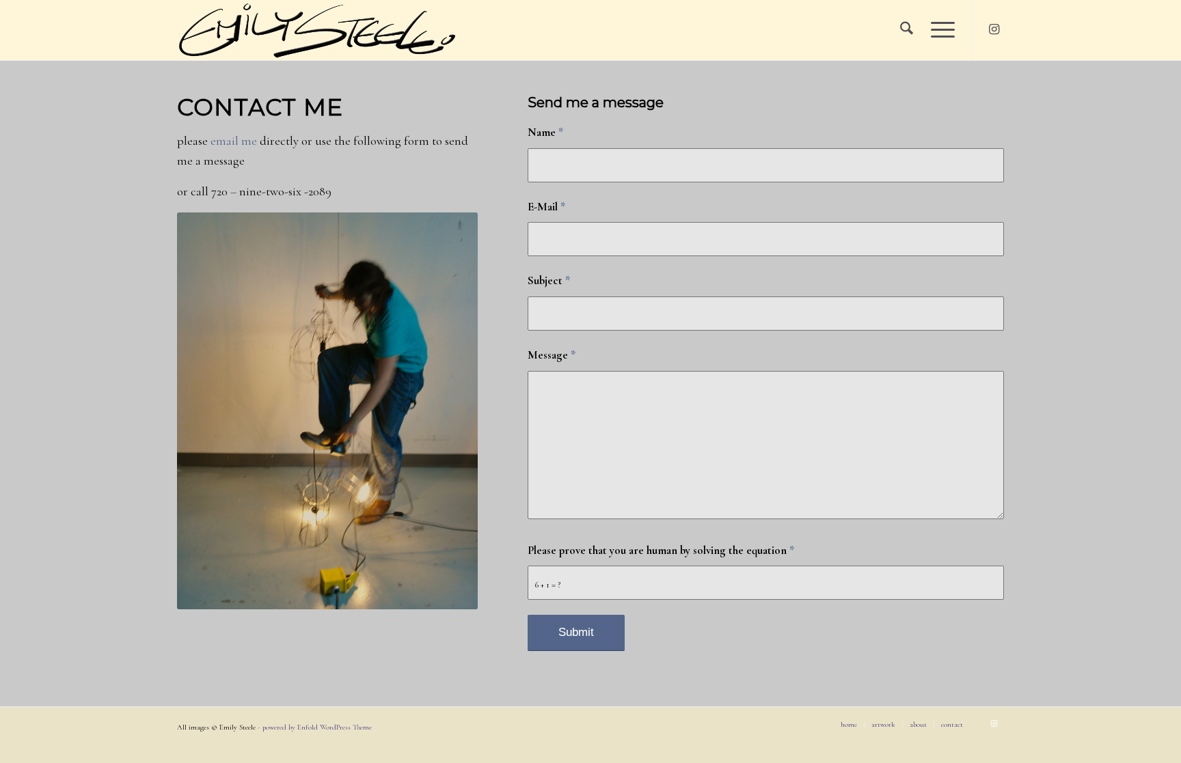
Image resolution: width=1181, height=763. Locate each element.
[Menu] (938, 30)
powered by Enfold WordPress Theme (317, 727)
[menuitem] (906, 30)
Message (551, 355)
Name (545, 132)
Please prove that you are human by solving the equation (661, 550)
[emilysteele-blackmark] (317, 30)
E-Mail (546, 207)
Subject (549, 281)
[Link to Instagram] (993, 29)
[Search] (906, 30)
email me (234, 140)
